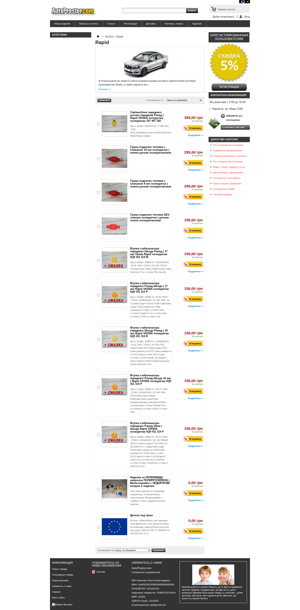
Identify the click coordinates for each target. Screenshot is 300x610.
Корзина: (226, 9)
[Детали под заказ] (114, 527)
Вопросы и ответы (88, 23)
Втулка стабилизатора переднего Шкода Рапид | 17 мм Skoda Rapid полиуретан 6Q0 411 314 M (149, 253)
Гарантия (196, 23)
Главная (56, 592)
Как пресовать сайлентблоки (228, 172)
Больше (103, 89)
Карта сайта (58, 597)
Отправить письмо (233, 127)
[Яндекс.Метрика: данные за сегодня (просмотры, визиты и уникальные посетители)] (62, 604)
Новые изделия (62, 23)
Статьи (111, 23)
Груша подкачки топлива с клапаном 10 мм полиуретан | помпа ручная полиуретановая (150, 149)
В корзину (195, 128)
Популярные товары (62, 574)
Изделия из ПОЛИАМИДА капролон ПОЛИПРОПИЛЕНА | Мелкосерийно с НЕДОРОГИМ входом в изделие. (150, 481)
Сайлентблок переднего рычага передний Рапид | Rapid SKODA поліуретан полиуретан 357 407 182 (147, 116)
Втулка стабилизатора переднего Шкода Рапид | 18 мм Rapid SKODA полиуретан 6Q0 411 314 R (149, 332)
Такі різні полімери (222, 194)
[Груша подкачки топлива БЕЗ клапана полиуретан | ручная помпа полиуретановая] (114, 226)
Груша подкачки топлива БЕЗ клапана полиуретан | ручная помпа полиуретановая (149, 217)
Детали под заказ (141, 515)
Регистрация (130, 23)
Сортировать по (155, 100)
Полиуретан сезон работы (226, 178)
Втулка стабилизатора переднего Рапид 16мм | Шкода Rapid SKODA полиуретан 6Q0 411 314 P (147, 427)
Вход (247, 16)
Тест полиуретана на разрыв (228, 145)
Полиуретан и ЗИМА (223, 189)
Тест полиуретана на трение (227, 161)
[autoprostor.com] (73, 11)
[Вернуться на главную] (98, 36)
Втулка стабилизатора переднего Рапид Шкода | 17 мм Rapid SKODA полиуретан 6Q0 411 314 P (149, 287)
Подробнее (194, 135)
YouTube (100, 572)
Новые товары (59, 569)
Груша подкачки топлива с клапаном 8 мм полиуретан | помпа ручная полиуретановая (150, 183)
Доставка (151, 23)
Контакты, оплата (174, 23)
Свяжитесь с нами (61, 586)
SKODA (109, 36)
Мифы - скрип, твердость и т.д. (229, 167)
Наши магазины (60, 580)
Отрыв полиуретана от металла (229, 156)
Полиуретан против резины (227, 150)
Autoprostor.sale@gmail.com (151, 605)
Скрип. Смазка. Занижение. (227, 183)
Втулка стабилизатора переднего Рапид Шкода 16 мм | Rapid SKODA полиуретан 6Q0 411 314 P (150, 379)
